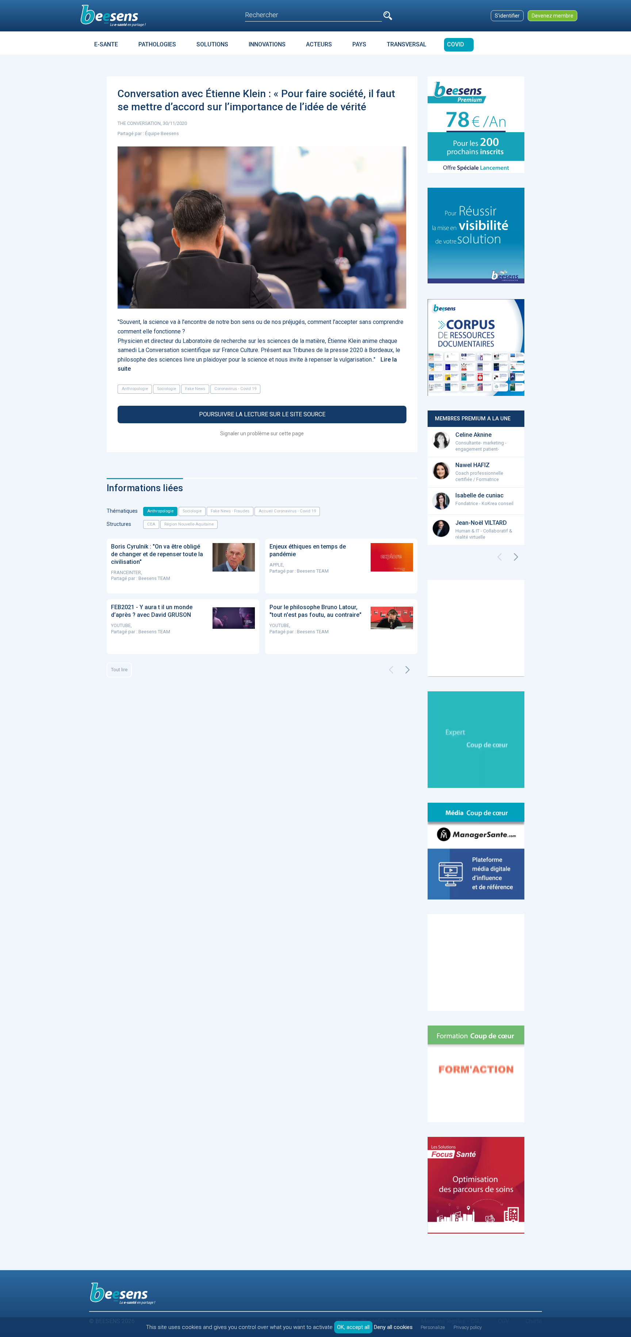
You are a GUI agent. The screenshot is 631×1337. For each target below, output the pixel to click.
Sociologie (166, 388)
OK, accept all (353, 1327)
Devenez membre (552, 16)
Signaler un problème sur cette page (262, 433)
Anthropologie (135, 388)
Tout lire (119, 669)
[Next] (407, 669)
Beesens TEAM (154, 578)
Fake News (195, 388)
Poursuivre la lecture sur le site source (262, 414)
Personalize (433, 1327)
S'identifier (507, 16)
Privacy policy (468, 1327)
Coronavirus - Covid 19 (235, 388)
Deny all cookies (393, 1327)
